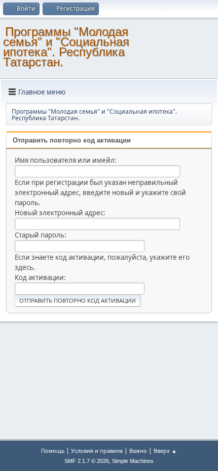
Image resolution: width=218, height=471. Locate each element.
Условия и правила (97, 450)
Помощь (52, 450)
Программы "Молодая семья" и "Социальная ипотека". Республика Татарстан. (66, 47)
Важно (138, 450)
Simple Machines (133, 461)
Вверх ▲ (165, 450)
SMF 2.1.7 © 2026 (86, 461)
